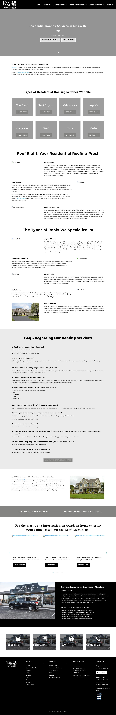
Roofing (28, 665)
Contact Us (109, 4)
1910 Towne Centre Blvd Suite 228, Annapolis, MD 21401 (81, 676)
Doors (27, 680)
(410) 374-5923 (102, 666)
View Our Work (68, 40)
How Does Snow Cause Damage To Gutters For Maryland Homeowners (26, 558)
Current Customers (95, 4)
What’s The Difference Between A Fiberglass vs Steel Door (89, 558)
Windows (28, 682)
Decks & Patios (30, 684)
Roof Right (22, 480)
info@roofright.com (103, 668)
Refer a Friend (101, 672)
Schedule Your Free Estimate (82, 511)
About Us (46, 4)
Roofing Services (59, 4)
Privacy (64, 711)
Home (39, 4)
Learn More (22, 112)
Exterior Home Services (77, 4)
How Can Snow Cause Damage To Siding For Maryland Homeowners (57, 558)
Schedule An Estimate (50, 40)
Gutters (28, 677)
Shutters (28, 675)
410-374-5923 (40, 511)
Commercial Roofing (31, 668)
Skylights (28, 670)
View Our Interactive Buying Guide (58, 460)
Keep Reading (20, 565)
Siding (27, 672)
